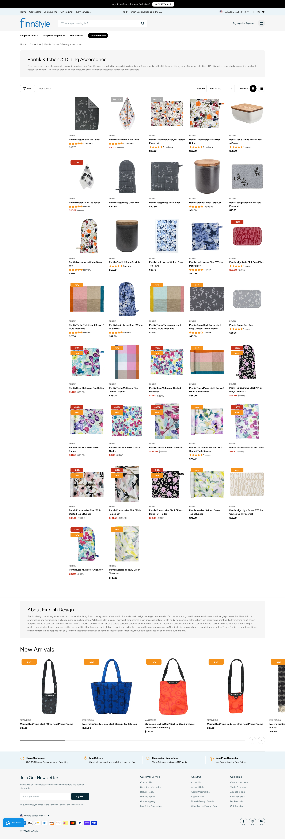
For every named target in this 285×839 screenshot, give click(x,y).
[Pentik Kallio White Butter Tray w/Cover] (247, 113)
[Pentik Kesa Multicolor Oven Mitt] (87, 543)
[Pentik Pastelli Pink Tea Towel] (87, 176)
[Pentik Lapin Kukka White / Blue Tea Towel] (167, 236)
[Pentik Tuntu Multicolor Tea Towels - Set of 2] (127, 362)
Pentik (72, 136)
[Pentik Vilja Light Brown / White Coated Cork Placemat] (247, 484)
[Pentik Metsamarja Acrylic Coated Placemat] (167, 113)
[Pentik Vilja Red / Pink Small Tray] (247, 236)
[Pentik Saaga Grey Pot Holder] (167, 176)
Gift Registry (66, 11)
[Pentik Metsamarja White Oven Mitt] (87, 236)
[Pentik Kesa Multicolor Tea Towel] (247, 421)
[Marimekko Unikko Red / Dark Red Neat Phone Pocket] (236, 687)
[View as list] (261, 88)
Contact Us (35, 11)
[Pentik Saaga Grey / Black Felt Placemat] (247, 176)
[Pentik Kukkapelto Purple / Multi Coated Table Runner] (207, 421)
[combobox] (102, 23)
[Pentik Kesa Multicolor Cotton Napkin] (127, 421)
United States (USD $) (235, 12)
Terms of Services (58, 804)
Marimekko (108, 620)
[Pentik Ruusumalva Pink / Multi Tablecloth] (127, 484)
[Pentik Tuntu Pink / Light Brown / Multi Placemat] (87, 299)
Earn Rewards (83, 11)
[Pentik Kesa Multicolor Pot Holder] (87, 362)
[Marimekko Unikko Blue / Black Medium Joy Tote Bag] (111, 687)
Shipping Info (50, 11)
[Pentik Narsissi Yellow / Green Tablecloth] (127, 543)
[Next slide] (261, 740)
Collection (35, 44)
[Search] (142, 23)
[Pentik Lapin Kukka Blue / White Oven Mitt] (127, 299)
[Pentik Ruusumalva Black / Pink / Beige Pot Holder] (167, 484)
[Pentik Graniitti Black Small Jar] (127, 236)
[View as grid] (253, 88)
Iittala (88, 620)
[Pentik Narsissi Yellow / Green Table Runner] (207, 484)
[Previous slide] (252, 740)
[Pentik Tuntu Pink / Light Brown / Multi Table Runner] (207, 362)
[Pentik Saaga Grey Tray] (247, 299)
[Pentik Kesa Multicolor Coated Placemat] (167, 362)
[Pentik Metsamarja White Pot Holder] (207, 113)
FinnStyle (33, 831)
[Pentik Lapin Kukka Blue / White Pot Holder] (207, 236)
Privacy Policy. (77, 804)
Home (23, 11)
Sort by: (201, 88)
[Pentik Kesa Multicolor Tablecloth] (167, 421)
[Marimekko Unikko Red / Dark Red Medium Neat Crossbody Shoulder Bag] (174, 687)
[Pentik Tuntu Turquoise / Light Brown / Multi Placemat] (167, 299)
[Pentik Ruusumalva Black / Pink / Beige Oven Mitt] (247, 362)
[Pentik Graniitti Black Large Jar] (207, 176)
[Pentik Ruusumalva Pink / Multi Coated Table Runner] (87, 484)
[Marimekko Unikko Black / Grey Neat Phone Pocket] (49, 687)
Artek (94, 620)
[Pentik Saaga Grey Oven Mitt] (127, 176)
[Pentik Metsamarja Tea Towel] (127, 113)
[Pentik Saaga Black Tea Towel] (87, 113)
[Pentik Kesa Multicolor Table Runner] (87, 421)
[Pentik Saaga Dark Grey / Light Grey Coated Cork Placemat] (207, 299)
